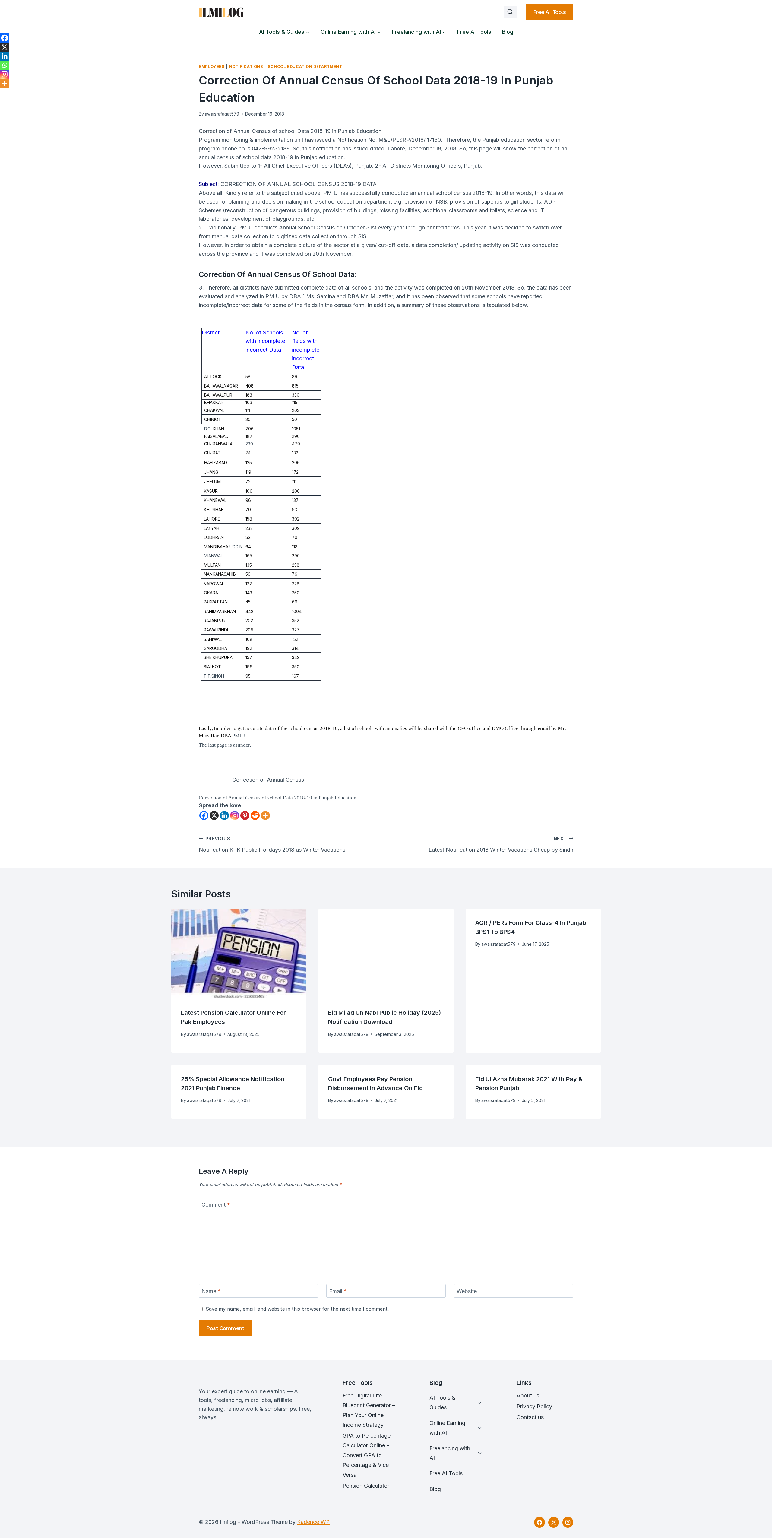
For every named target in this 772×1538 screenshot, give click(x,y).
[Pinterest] (244, 815)
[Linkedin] (224, 815)
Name (211, 1291)
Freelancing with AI (449, 1453)
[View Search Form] (510, 12)
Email (338, 1291)
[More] (265, 815)
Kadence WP (313, 1522)
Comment (215, 1204)
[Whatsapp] (4, 65)
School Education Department (305, 66)
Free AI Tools (549, 12)
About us (528, 1395)
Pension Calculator (366, 1486)
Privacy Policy (534, 1406)
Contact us (530, 1417)
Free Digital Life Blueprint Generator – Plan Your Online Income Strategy (369, 1410)
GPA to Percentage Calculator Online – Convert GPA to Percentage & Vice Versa (367, 1455)
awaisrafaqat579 (222, 113)
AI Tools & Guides (442, 1402)
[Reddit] (255, 815)
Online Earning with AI (447, 1428)
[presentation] (238, 954)
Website (467, 1291)
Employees (212, 66)
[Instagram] (234, 815)
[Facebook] (203, 815)
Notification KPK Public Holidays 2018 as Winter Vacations (272, 844)
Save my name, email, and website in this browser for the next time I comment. (297, 1309)
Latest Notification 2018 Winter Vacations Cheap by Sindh (501, 844)
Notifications (246, 66)
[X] (214, 815)
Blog (507, 32)
